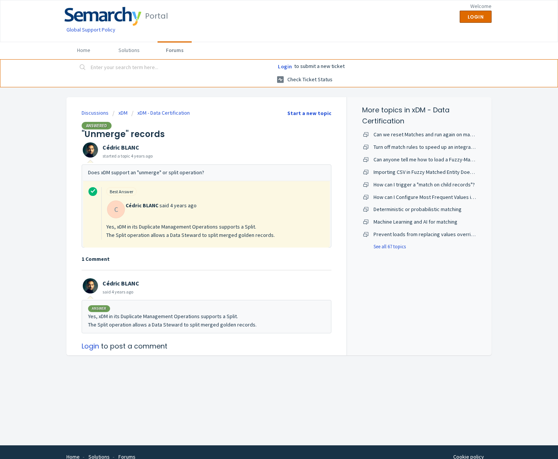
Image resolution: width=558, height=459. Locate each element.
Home (83, 50)
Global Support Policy (90, 29)
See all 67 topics (390, 246)
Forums (175, 50)
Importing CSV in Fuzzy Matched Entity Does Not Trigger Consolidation (452, 172)
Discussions (95, 112)
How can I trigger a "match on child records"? (424, 184)
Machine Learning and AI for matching (415, 221)
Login (285, 66)
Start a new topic (309, 113)
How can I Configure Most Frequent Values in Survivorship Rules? (446, 197)
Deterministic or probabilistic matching (418, 209)
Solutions (129, 50)
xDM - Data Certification (163, 112)
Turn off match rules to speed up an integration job (431, 147)
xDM (123, 112)
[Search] (83, 68)
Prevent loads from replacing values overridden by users (438, 234)
